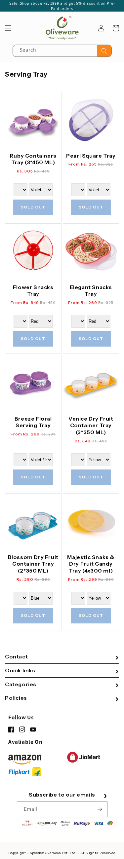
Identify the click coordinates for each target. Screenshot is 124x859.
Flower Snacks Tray (33, 290)
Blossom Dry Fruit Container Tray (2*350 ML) (33, 564)
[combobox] (62, 50)
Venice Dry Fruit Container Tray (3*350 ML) (90, 425)
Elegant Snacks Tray (91, 290)
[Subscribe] (100, 809)
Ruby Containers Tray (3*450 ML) (33, 159)
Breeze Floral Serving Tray (33, 422)
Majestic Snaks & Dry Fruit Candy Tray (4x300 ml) (90, 564)
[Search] (104, 50)
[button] (8, 28)
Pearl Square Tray (90, 155)
